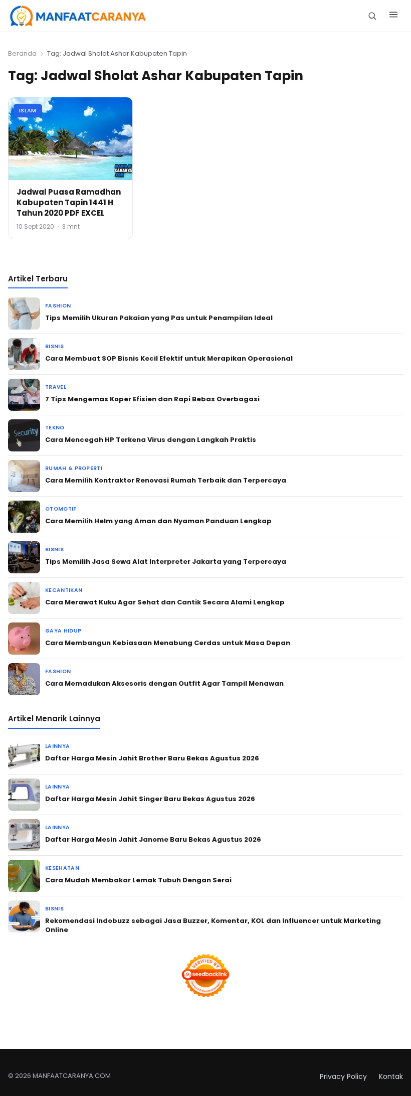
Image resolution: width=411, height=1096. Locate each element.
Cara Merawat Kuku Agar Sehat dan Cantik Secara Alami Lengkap (165, 602)
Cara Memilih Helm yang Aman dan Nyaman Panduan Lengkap (158, 521)
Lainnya (57, 746)
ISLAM (28, 110)
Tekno (55, 427)
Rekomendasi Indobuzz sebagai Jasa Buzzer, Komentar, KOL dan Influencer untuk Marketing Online (213, 925)
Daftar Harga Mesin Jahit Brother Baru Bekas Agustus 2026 (152, 758)
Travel (55, 387)
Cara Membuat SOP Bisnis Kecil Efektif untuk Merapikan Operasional (169, 358)
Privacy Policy (343, 1076)
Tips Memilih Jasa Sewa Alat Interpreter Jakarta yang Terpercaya (165, 561)
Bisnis (54, 346)
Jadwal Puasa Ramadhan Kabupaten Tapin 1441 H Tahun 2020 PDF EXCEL (69, 202)
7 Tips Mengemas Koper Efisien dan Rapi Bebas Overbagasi (152, 399)
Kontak (391, 1076)
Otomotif (61, 509)
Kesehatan (62, 868)
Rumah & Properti (73, 468)
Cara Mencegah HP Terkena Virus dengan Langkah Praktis (150, 439)
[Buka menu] (393, 16)
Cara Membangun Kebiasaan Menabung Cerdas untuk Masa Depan (167, 643)
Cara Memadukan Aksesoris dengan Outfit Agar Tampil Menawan (164, 683)
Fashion (58, 305)
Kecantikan (63, 590)
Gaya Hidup (63, 631)
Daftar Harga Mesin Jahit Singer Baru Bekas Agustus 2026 (150, 799)
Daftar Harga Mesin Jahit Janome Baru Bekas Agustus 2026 (153, 839)
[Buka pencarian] (372, 16)
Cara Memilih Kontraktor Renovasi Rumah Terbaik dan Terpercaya (165, 480)
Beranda (22, 53)
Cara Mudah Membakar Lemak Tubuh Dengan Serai (138, 880)
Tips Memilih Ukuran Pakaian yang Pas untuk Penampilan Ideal (159, 318)
